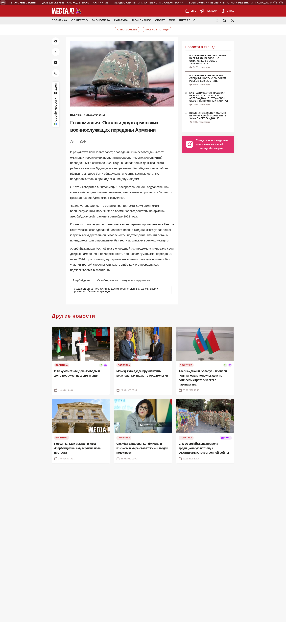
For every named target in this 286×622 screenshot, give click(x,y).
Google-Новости (55, 110)
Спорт (160, 20)
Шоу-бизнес (141, 20)
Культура (121, 20)
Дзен (55, 86)
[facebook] (56, 41)
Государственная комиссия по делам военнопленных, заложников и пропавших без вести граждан (115, 290)
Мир (172, 20)
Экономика (101, 20)
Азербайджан (81, 280)
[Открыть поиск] (224, 20)
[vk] (56, 62)
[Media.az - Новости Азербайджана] (66, 11)
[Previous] (275, 2)
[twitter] (56, 52)
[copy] (56, 73)
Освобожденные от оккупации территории (123, 280)
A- (72, 141)
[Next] (281, 2)
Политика (59, 20)
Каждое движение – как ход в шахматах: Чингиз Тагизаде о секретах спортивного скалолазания (97, 2)
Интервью (187, 20)
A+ (82, 142)
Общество (79, 20)
